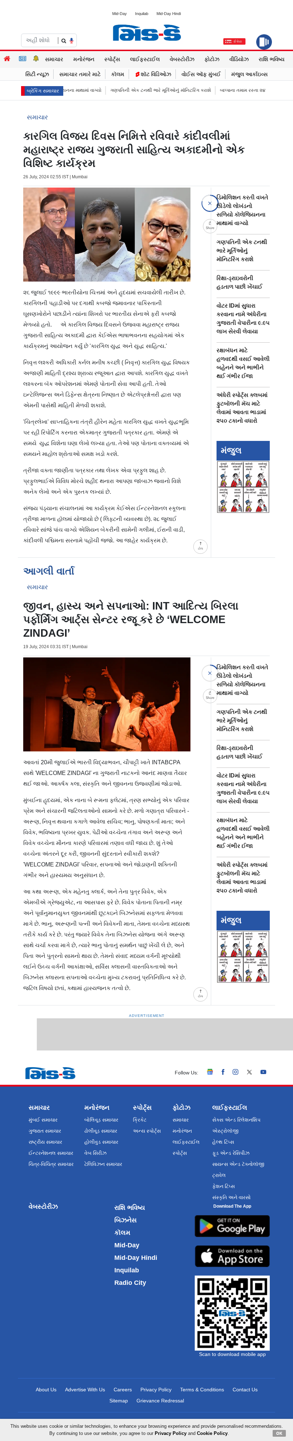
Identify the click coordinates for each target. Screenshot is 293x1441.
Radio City (130, 1282)
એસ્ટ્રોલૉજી (225, 1131)
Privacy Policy (156, 1389)
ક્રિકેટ (139, 1120)
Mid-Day (119, 13)
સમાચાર (54, 59)
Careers (123, 1389)
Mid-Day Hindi (169, 13)
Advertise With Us (85, 1389)
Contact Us (245, 1389)
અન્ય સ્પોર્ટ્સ (147, 1131)
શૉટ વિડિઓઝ (155, 74)
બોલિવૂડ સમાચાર (101, 1120)
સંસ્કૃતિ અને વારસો (231, 1197)
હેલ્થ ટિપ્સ (223, 1142)
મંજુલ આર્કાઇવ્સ (249, 74)
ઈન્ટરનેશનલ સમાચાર (51, 1153)
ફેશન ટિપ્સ (223, 1186)
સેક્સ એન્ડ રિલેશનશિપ (236, 1120)
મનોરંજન (83, 59)
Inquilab (141, 13)
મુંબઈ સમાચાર (43, 1120)
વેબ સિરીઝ (95, 1153)
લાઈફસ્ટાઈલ (145, 59)
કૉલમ (117, 74)
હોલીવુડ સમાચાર (101, 1142)
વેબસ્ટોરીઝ (182, 59)
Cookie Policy (212, 1433)
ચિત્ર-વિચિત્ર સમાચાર (51, 1164)
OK (279, 1433)
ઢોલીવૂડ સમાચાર (100, 1131)
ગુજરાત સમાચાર (45, 1131)
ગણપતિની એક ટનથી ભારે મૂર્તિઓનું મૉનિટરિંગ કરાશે (146, 90)
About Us (46, 1389)
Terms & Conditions (202, 1389)
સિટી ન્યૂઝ (37, 74)
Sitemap (118, 1400)
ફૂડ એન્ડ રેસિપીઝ (230, 1153)
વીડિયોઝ (239, 59)
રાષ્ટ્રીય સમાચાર (45, 1142)
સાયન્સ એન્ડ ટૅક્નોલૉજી (238, 1164)
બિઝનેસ (125, 1220)
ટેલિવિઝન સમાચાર (103, 1164)
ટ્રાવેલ (219, 1175)
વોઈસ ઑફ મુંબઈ (201, 74)
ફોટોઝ (211, 59)
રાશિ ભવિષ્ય (271, 59)
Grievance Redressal (160, 1400)
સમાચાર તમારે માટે (80, 74)
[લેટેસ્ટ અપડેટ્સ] (36, 59)
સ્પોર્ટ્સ (112, 59)
